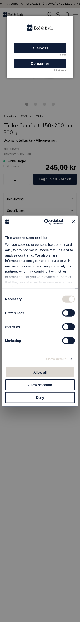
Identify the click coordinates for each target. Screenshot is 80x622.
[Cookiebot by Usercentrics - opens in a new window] (47, 222)
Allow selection (40, 385)
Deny (40, 397)
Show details (56, 359)
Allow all (40, 372)
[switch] (68, 312)
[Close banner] (73, 221)
